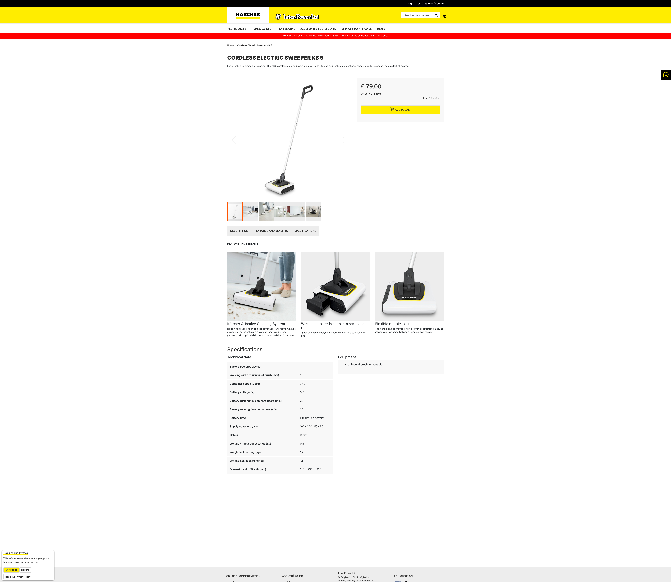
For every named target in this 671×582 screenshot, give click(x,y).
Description (239, 230)
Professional (286, 28)
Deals (381, 28)
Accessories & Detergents (318, 28)
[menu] (335, 28)
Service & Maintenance (356, 28)
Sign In (412, 3)
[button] (234, 140)
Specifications (305, 230)
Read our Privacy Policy (17, 576)
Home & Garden (261, 28)
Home (230, 45)
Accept (12, 569)
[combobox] (420, 15)
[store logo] (248, 15)
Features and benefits (271, 230)
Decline (25, 569)
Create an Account (433, 3)
